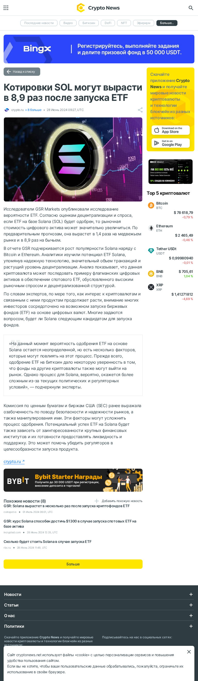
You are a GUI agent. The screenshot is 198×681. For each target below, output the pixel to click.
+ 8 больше (33, 110)
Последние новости (39, 23)
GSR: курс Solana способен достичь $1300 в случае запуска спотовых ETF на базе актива (70, 523)
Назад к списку (24, 71)
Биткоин (88, 23)
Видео (68, 23)
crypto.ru (12, 461)
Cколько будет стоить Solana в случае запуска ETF (48, 541)
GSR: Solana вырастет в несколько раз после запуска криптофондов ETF (66, 506)
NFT (124, 23)
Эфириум (143, 23)
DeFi (108, 23)
